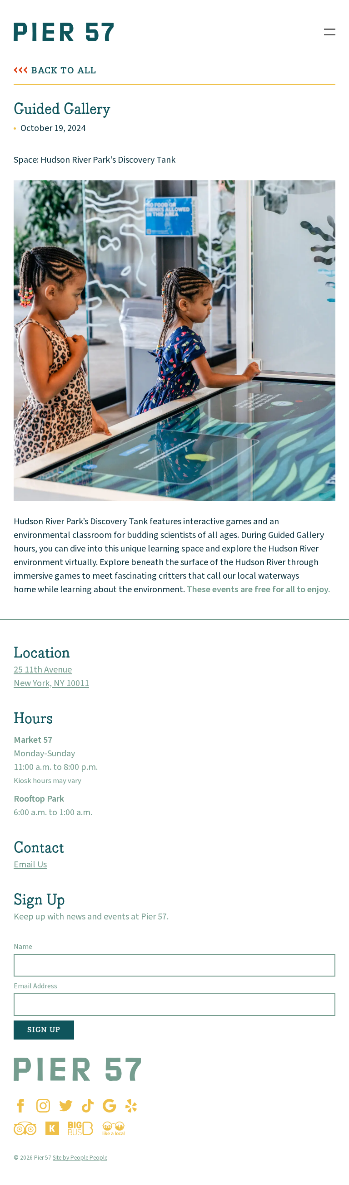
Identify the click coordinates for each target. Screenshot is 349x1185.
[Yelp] (131, 1105)
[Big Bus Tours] (80, 1128)
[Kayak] (52, 1128)
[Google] (109, 1105)
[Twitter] (66, 1105)
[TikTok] (88, 1105)
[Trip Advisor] (25, 1128)
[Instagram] (43, 1105)
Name (23, 947)
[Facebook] (20, 1105)
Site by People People (80, 1157)
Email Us (30, 864)
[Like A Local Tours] (113, 1128)
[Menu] (329, 32)
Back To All (63, 70)
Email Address (35, 986)
